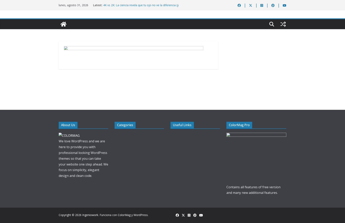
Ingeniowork (90, 215)
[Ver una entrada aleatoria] (283, 24)
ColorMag (124, 215)
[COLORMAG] (69, 135)
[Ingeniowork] (63, 24)
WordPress (141, 215)
